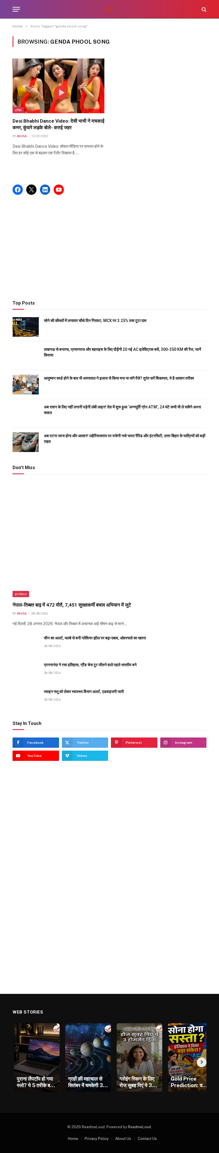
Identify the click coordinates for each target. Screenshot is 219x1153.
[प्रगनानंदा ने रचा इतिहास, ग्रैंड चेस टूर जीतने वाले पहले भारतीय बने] (26, 671)
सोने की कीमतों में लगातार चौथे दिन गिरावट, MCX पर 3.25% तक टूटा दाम (95, 320)
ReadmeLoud (139, 1127)
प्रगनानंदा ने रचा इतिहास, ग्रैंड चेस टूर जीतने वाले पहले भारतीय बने (90, 664)
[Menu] (16, 9)
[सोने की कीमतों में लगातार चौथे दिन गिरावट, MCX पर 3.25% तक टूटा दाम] (26, 327)
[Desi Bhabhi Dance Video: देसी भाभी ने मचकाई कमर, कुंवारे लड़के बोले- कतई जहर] (58, 85)
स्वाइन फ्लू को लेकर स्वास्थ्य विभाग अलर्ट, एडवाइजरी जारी (84, 691)
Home (73, 1138)
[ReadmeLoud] (109, 9)
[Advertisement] (109, 247)
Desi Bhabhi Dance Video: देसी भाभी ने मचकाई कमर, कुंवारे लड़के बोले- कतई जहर (58, 124)
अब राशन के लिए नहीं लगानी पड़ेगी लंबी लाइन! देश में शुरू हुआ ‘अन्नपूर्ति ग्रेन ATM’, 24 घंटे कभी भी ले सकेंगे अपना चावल (122, 410)
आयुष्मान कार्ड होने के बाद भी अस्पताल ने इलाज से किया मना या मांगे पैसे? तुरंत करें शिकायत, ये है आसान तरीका (119, 378)
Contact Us (147, 1138)
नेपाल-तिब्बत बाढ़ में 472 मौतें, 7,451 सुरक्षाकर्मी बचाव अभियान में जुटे (72, 605)
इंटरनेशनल (21, 594)
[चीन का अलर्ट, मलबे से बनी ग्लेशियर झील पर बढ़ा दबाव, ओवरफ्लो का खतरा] (26, 644)
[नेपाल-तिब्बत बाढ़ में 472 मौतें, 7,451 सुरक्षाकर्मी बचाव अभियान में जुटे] (109, 539)
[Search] (203, 9)
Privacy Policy (97, 1138)
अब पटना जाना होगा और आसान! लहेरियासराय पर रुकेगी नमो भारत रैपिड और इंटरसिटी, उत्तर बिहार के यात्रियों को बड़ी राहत (124, 438)
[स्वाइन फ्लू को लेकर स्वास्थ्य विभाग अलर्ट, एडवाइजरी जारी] (26, 698)
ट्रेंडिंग (18, 110)
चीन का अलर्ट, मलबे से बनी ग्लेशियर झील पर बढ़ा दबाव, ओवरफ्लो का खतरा (95, 638)
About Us (123, 1138)
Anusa (22, 136)
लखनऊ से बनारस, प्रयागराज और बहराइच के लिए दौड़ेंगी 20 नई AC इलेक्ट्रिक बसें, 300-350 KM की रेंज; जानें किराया (122, 352)
